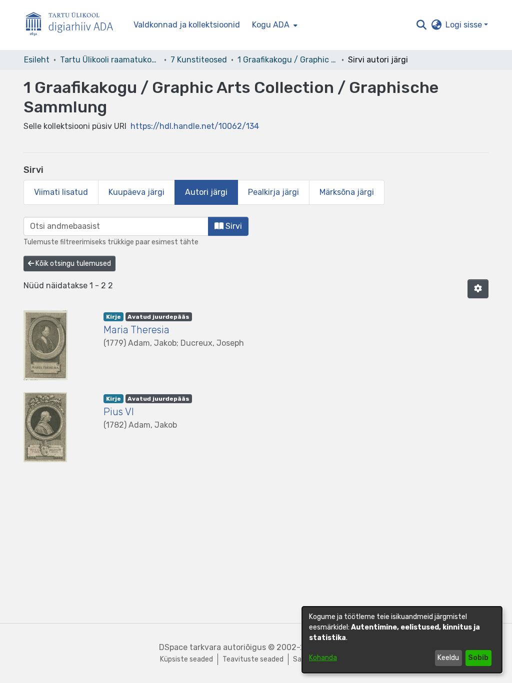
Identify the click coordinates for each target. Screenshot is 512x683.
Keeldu (448, 658)
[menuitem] (274, 25)
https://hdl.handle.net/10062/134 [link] (194, 126)
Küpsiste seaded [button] (186, 659)
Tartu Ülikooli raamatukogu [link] (110, 59)
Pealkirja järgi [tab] (273, 192)
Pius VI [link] (119, 412)
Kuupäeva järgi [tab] (136, 192)
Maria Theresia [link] (137, 330)
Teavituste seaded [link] (253, 659)
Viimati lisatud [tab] (61, 192)
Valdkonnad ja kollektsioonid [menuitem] (187, 24)
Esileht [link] (37, 59)
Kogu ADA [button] (271, 24)
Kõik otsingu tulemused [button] (72, 263)
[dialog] (402, 640)
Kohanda (323, 658)
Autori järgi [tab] (206, 192)
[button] (421, 25)
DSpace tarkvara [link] (190, 647)
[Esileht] (74, 25)
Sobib (478, 658)
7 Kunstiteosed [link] (198, 59)
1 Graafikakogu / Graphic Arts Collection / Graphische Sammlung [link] (288, 59)
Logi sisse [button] (465, 24)
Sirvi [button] (233, 226)
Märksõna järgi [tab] (347, 192)
